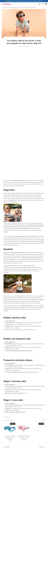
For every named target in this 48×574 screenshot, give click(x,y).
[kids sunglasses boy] (18, 292)
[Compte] (42, 4)
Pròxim (41, 447)
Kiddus (5, 252)
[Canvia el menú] (2, 4)
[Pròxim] (43, 420)
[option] (9, 432)
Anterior (7, 447)
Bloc (6, 7)
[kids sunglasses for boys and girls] (13, 221)
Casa (3, 7)
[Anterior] (42, 420)
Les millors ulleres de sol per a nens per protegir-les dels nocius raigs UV (22, 7)
